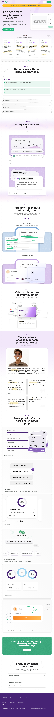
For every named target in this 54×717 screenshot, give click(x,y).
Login (11, 700)
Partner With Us (20, 700)
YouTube (27, 699)
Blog (27, 700)
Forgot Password (12, 702)
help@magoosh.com (27, 670)
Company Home (20, 699)
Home (3, 699)
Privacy (3, 704)
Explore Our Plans (27, 649)
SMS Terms (4, 702)
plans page (40, 689)
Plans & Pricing (12, 699)
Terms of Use (4, 700)
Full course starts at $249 (8, 29)
